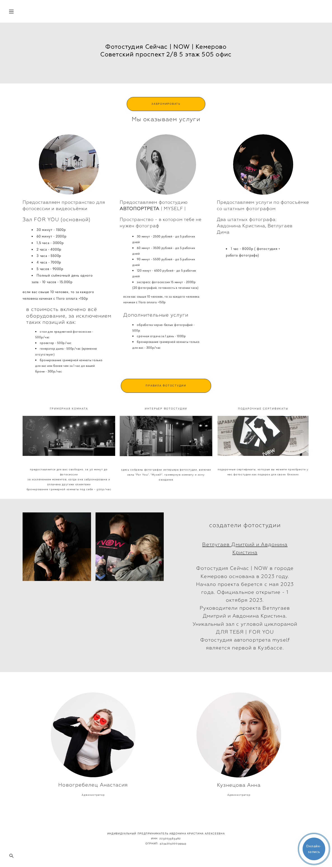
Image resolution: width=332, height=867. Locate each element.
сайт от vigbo (32, 856)
